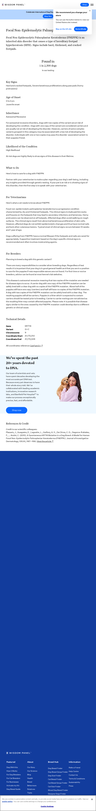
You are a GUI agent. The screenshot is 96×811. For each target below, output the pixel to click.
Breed (29, 782)
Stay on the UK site (64, 29)
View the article (44, 441)
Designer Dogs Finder (57, 794)
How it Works (11, 771)
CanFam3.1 (35, 346)
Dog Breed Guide (13, 789)
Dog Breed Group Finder (58, 772)
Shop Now (48, 16)
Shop (84, 5)
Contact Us (73, 775)
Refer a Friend (74, 767)
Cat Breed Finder (55, 779)
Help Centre (74, 771)
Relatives (31, 789)
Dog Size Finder (54, 775)
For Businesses (12, 782)
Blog (29, 774)
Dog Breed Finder (55, 768)
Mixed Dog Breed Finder (58, 790)
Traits (29, 793)
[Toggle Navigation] (92, 5)
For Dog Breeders (13, 774)
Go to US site (81, 29)
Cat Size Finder (54, 786)
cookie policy (7, 801)
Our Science (32, 771)
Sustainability (74, 782)
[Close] (92, 799)
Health (30, 778)
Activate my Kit (12, 785)
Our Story (31, 767)
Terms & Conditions (77, 778)
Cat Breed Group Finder (57, 783)
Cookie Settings (47, 806)
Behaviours (31, 785)
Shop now (16, 410)
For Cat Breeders (13, 778)
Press (71, 786)
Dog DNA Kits (12, 767)
